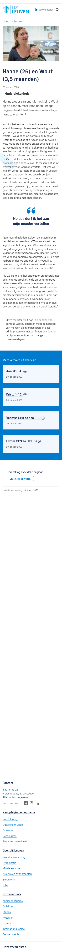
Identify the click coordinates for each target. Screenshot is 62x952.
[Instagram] (31, 803)
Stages (7, 912)
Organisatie (9, 863)
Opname (8, 830)
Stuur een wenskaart (15, 841)
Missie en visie (11, 868)
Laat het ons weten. (20, 478)
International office (14, 929)
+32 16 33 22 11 (12, 789)
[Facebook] (26, 803)
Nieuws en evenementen (17, 874)
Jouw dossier (46, 9)
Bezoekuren (10, 836)
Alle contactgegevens (15, 797)
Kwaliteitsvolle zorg (14, 857)
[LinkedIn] (37, 803)
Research (8, 917)
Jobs (5, 885)
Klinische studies (13, 901)
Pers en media (11, 934)
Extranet (7, 923)
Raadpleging (10, 819)
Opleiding (8, 906)
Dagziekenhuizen (13, 825)
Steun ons (9, 879)
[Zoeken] (57, 10)
